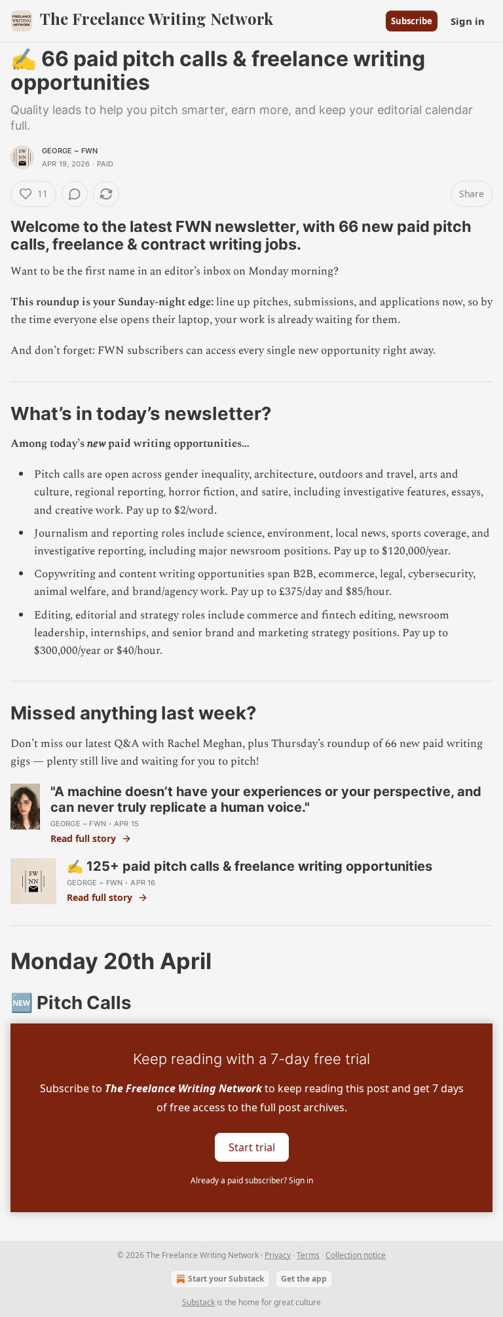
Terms (308, 1255)
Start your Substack (226, 1278)
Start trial (252, 1147)
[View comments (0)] (75, 194)
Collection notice (356, 1255)
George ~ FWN (70, 150)
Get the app (304, 1278)
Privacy (278, 1255)
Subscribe (411, 21)
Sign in (468, 21)
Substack (198, 1302)
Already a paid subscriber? (252, 1180)
